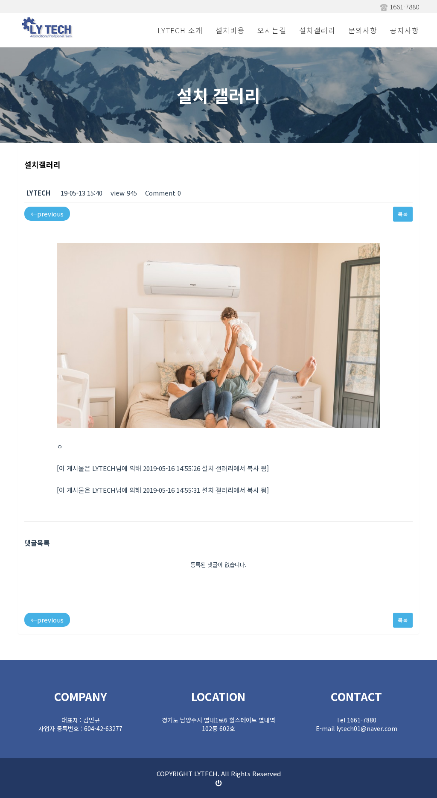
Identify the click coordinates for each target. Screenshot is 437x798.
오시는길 (271, 30)
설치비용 (230, 30)
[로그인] (219, 782)
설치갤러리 (317, 30)
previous (47, 213)
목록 (403, 214)
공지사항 (404, 30)
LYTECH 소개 (180, 30)
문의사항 (362, 30)
